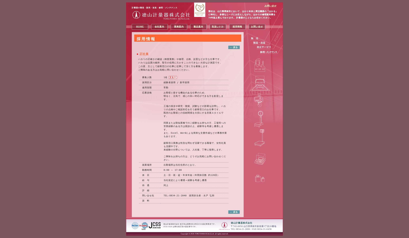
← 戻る (234, 47)
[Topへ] (162, 15)
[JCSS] (146, 229)
